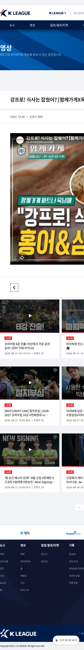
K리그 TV (24, 590)
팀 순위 (72, 554)
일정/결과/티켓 (59, 25)
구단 (2, 576)
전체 (2, 554)
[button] (66, 640)
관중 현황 (73, 583)
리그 (2, 568)
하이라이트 (25, 561)
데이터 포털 (74, 576)
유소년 (3, 583)
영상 (32, 25)
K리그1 (44, 554)
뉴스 (12, 25)
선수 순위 (73, 561)
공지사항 (4, 561)
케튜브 (23, 576)
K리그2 (44, 561)
